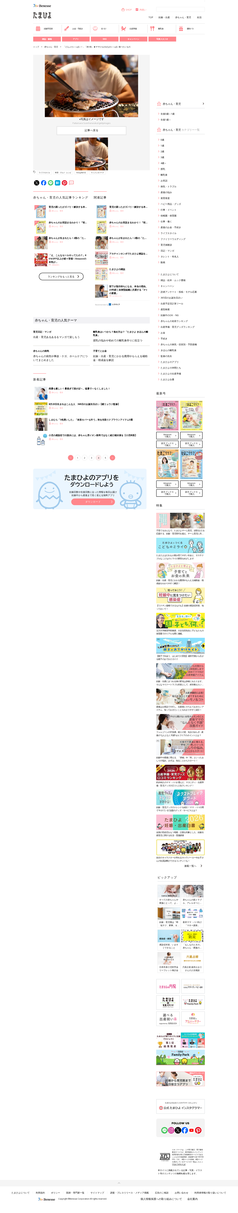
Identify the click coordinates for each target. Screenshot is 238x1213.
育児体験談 (166, 244)
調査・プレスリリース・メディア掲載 (129, 1192)
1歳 (162, 145)
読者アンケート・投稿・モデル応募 (179, 291)
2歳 (162, 151)
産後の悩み (166, 192)
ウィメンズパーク (97, 172)
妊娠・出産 (164, 17)
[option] (91, 90)
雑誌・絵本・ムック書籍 (173, 280)
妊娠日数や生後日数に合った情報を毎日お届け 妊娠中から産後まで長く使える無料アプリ (93, 493)
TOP (150, 17)
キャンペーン (133, 39)
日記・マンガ (167, 250)
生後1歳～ (166, 119)
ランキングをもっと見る (61, 276)
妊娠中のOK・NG (170, 315)
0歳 (162, 139)
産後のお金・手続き (171, 227)
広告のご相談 (162, 1192)
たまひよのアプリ (170, 361)
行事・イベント (168, 209)
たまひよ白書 (167, 379)
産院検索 (165, 309)
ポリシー (55, 1192)
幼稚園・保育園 (168, 215)
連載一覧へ (190, 865)
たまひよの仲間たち (171, 367)
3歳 (162, 157)
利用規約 (40, 1192)
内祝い (143, 9)
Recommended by (101, 305)
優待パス (190, 28)
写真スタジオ (162, 39)
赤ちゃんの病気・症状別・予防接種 (179, 344)
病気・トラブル (168, 186)
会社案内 (192, 1199)
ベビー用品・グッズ (171, 203)
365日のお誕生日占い (172, 297)
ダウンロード (93, 501)
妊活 (199, 17)
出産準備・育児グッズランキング (178, 326)
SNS (105, 39)
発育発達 (165, 198)
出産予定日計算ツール (172, 303)
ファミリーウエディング (173, 238)
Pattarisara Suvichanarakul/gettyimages (92, 123)
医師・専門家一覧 (75, 1192)
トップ (36, 46)
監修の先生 (166, 356)
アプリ (76, 39)
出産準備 (133, 28)
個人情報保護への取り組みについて (161, 1199)
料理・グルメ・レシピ (63, 172)
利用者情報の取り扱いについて (210, 1192)
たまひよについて (170, 274)
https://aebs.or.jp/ (179, 1164)
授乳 (163, 168)
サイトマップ (97, 1192)
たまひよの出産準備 (171, 373)
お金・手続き (77, 28)
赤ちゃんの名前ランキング (174, 321)
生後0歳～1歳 (168, 113)
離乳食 (160, 28)
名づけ (103, 28)
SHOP (129, 9)
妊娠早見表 (48, 28)
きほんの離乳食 (168, 350)
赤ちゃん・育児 (183, 17)
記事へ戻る (91, 130)
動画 (163, 262)
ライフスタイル (44, 172)
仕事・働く (166, 221)
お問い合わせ (181, 1192)
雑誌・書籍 (47, 39)
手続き (164, 338)
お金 (163, 332)
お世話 (164, 180)
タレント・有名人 (170, 256)
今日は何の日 (81, 172)
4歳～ (163, 163)
